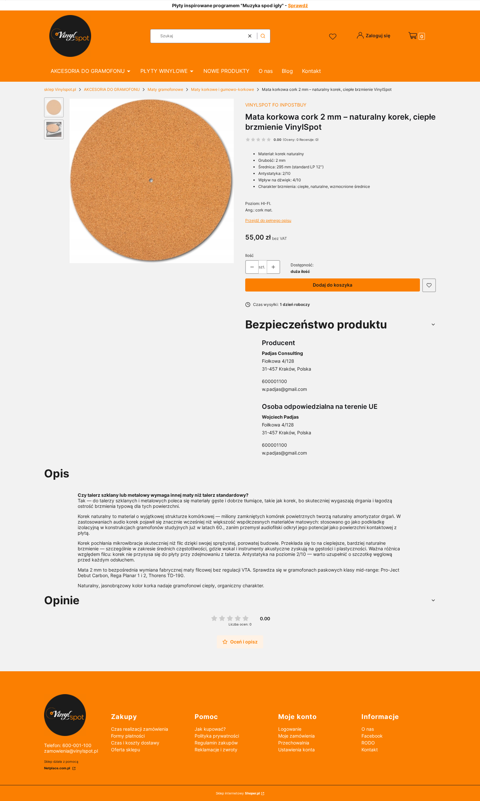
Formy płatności (128, 736)
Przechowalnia (293, 742)
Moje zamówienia (296, 736)
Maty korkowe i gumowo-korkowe (222, 89)
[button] (263, 36)
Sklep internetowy (238, 793)
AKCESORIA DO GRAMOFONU (112, 89)
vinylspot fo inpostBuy (275, 105)
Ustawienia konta (296, 749)
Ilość (249, 255)
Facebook (372, 736)
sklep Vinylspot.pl (60, 89)
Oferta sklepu (125, 749)
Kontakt (369, 749)
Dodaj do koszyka (332, 285)
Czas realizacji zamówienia (139, 729)
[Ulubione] (333, 37)
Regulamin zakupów (216, 742)
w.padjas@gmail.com (284, 389)
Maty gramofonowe (165, 89)
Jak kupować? (210, 729)
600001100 (274, 381)
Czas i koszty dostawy (135, 742)
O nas (367, 729)
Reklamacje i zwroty (216, 749)
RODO (368, 742)
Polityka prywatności (217, 736)
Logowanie (289, 729)
